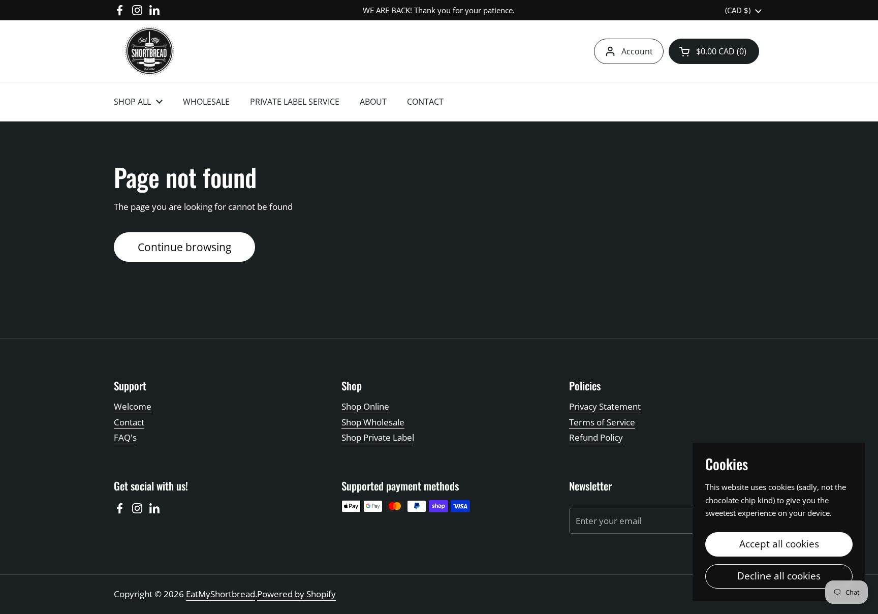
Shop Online (365, 406)
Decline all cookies (779, 575)
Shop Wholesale (372, 422)
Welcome (132, 406)
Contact (129, 422)
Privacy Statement (605, 406)
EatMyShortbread (220, 594)
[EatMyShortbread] (149, 51)
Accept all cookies (779, 543)
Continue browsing (184, 246)
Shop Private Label (377, 437)
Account (637, 51)
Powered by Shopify (296, 594)
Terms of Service (602, 422)
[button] (714, 51)
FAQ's (125, 437)
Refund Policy (596, 437)
